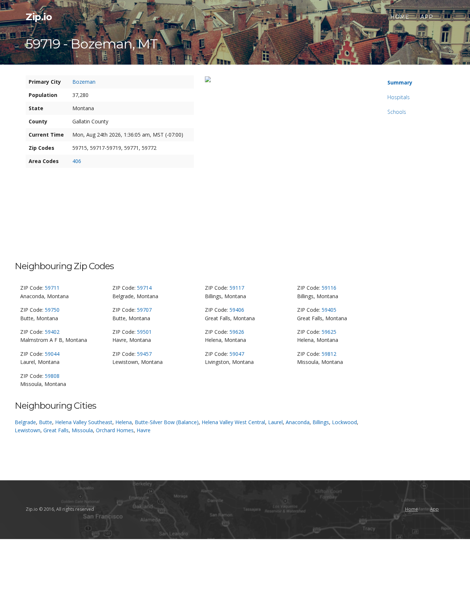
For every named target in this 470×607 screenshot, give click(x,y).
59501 (144, 331)
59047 (236, 353)
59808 (52, 375)
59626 (236, 331)
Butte (45, 422)
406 (76, 161)
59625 (329, 331)
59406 (236, 309)
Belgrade (25, 422)
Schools (396, 111)
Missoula (82, 430)
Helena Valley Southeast (83, 422)
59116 (329, 287)
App (426, 17)
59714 (144, 287)
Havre (144, 430)
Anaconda (298, 422)
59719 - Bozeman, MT (92, 44)
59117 (236, 287)
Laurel (275, 422)
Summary (399, 82)
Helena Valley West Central (233, 422)
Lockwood (344, 422)
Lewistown (27, 430)
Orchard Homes (115, 430)
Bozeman (83, 81)
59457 (144, 353)
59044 (52, 353)
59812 (329, 353)
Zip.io (39, 17)
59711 (52, 287)
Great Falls (56, 430)
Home (399, 17)
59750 (52, 309)
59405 (329, 309)
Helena (123, 422)
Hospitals (398, 97)
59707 (144, 309)
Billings (320, 422)
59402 (52, 331)
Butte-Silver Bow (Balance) (167, 422)
